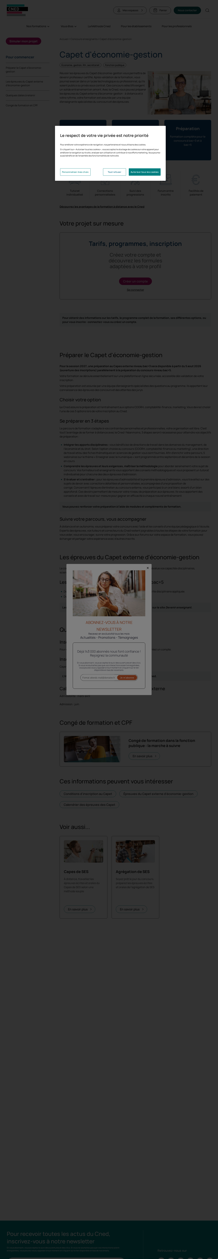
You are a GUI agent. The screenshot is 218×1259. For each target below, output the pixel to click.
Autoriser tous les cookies (145, 172)
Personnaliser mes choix (75, 172)
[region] (110, 153)
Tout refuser (114, 172)
